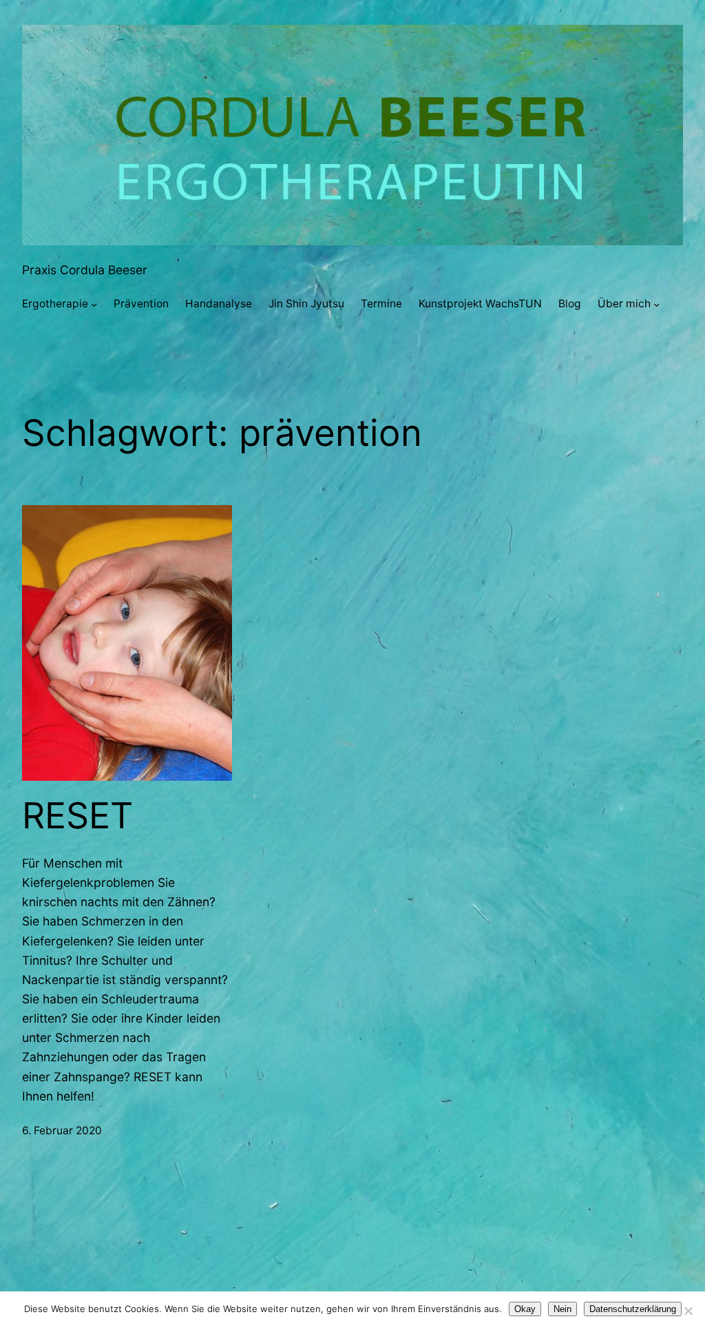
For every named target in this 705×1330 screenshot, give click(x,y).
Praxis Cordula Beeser (84, 270)
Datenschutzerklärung (632, 1309)
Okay (525, 1309)
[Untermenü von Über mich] (656, 304)
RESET (77, 816)
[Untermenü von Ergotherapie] (94, 304)
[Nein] (688, 1311)
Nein (562, 1309)
